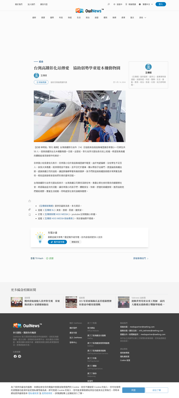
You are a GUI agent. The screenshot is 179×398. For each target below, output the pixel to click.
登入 (161, 4)
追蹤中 (119, 4)
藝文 (132, 17)
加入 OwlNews (76, 337)
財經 (70, 17)
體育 (105, 17)
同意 (133, 390)
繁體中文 (146, 4)
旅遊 (96, 17)
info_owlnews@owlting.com (151, 330)
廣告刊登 (44, 4)
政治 (88, 17)
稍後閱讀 (132, 4)
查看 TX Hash (37, 258)
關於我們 (18, 4)
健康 (43, 17)
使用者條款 (124, 352)
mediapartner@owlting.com (142, 327)
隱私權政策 (124, 356)
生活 (79, 17)
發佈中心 (73, 342)
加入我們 (31, 4)
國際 (52, 17)
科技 (61, 17)
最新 (34, 17)
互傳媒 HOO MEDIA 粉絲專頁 (59, 218)
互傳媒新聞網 (46, 205)
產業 (123, 17)
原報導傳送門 (139, 258)
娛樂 (114, 17)
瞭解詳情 (75, 242)
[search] (108, 4)
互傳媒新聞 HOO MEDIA (56, 214)
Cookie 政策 (125, 360)
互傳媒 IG (49, 210)
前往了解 (157, 390)
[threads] (19, 356)
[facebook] (15, 356)
